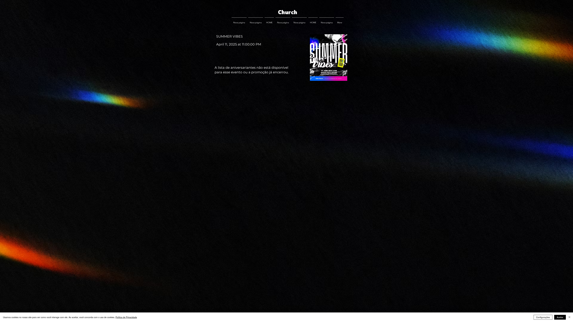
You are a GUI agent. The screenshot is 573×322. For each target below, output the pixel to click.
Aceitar (560, 317)
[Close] (569, 317)
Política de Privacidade (126, 317)
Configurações (543, 317)
